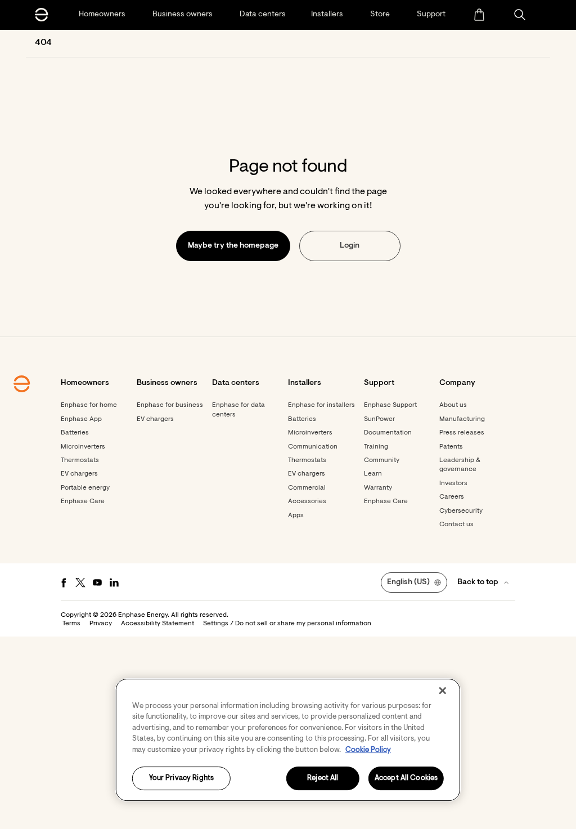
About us (453, 405)
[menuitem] (479, 14)
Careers (451, 497)
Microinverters (83, 446)
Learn (373, 473)
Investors (453, 483)
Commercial (307, 488)
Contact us (456, 524)
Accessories (307, 501)
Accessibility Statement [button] (157, 623)
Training (376, 446)
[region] (288, 739)
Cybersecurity (461, 511)
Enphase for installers (321, 405)
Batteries (75, 432)
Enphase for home (89, 405)
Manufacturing (462, 419)
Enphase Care (83, 501)
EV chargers (79, 473)
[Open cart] (479, 14)
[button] (519, 14)
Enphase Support (390, 405)
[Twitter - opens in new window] (80, 582)
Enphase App (81, 419)
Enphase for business (170, 405)
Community (381, 460)
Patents (451, 446)
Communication (313, 446)
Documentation (388, 432)
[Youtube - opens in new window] (97, 582)
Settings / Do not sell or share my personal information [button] (287, 623)
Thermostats (80, 460)
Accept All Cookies (406, 778)
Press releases (461, 432)
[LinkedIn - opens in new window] (114, 582)
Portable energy (85, 488)
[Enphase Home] (41, 14)
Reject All (322, 778)
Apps (296, 515)
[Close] (442, 690)
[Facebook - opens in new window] (63, 582)
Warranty (378, 488)
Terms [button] (71, 623)
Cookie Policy (368, 750)
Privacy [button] (100, 623)
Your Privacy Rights (181, 778)
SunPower (379, 419)
